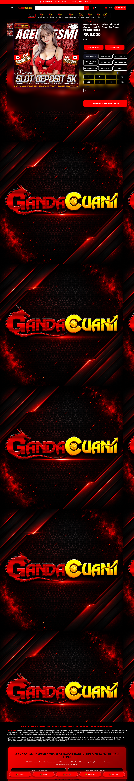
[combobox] (59, 8)
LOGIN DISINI (114, 47)
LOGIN (45, 775)
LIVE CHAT (115, 774)
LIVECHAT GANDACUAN (105, 103)
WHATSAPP (92, 775)
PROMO (21, 775)
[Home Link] (25, 7)
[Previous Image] (17, 57)
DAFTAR (68, 775)
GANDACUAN (11, 731)
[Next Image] (75, 57)
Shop (13, 8)
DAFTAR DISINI (93, 47)
